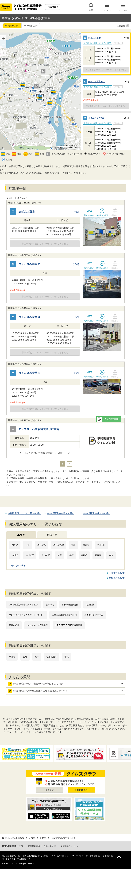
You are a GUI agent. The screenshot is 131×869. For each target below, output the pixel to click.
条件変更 (122, 26)
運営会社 (93, 856)
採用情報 (106, 856)
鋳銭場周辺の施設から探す (60, 513)
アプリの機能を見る (54, 809)
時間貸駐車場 (34, 846)
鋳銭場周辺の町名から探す (96, 513)
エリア (21, 534)
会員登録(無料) (81, 790)
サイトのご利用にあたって (62, 856)
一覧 (32, 25)
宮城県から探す (117, 578)
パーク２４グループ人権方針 (14, 859)
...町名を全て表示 (17, 565)
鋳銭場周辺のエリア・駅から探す (24, 513)
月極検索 (51, 7)
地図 (13, 25)
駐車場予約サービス (69, 846)
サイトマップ (82, 856)
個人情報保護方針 (9, 856)
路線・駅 (52, 534)
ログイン (49, 790)
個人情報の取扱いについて (34, 856)
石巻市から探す (117, 573)
